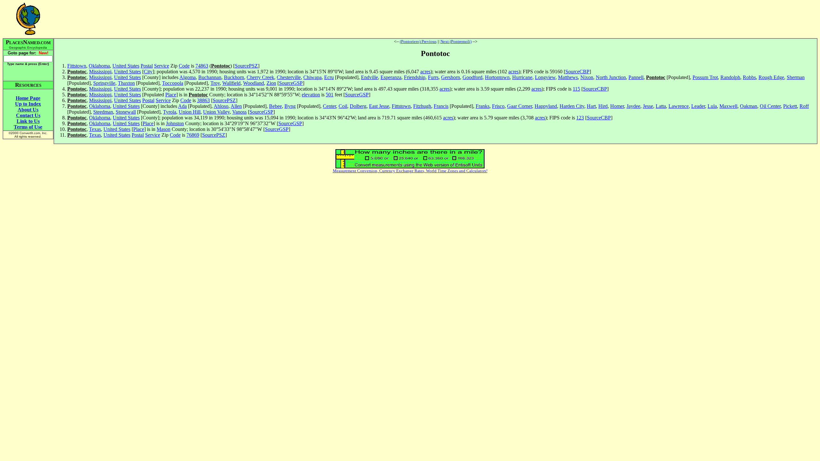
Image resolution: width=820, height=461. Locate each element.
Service (161, 66)
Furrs (433, 77)
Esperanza (391, 77)
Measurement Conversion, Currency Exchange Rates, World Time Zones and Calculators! (410, 170)
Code (184, 66)
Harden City (572, 106)
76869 (192, 135)
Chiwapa (312, 77)
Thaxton (126, 83)
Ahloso (221, 106)
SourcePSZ (246, 66)
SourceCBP (577, 71)
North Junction (611, 77)
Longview (545, 77)
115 (576, 89)
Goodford (472, 77)
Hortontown (497, 77)
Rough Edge (771, 77)
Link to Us (28, 121)
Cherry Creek (260, 77)
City (148, 71)
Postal (147, 66)
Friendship (414, 77)
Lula (712, 106)
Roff (804, 106)
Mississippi (100, 71)
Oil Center (770, 106)
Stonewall (126, 112)
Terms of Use (28, 127)
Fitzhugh (422, 106)
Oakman (748, 106)
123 (580, 117)
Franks (482, 106)
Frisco (498, 106)
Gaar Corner (519, 106)
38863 (203, 100)
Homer (617, 106)
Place (170, 94)
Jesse (648, 106)
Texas (95, 129)
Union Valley (216, 112)
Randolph (730, 77)
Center (329, 106)
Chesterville (289, 77)
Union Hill (190, 112)
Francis (441, 106)
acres (425, 71)
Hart (591, 106)
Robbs (749, 77)
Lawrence (678, 106)
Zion (271, 83)
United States (125, 66)
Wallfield (231, 83)
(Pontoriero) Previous (418, 41)
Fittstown (76, 66)
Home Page (28, 98)
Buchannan (209, 77)
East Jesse (379, 106)
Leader (698, 106)
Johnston (175, 123)
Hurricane (522, 77)
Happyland (546, 106)
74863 (201, 66)
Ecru (329, 77)
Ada (182, 106)
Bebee (275, 106)
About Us (28, 109)
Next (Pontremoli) (456, 41)
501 (329, 94)
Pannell (636, 77)
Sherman (796, 77)
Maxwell (728, 106)
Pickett (790, 106)
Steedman (103, 112)
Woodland (253, 83)
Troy (215, 83)
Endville (369, 77)
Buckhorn (234, 77)
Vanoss (239, 112)
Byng (290, 106)
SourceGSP (291, 83)
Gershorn (450, 77)
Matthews (568, 77)
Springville (104, 83)
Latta (661, 106)
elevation (311, 94)
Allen (236, 106)
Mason (163, 129)
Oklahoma (99, 66)
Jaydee (633, 106)
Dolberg (358, 106)
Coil (343, 106)
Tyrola (169, 112)
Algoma (187, 77)
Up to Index (28, 104)
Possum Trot (705, 77)
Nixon (586, 77)
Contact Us (28, 115)
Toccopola (172, 83)
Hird (603, 106)
